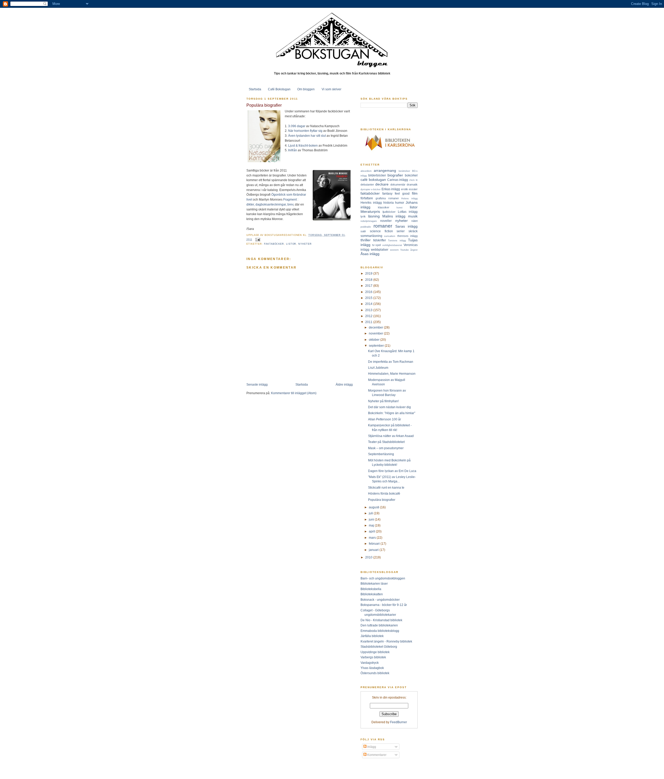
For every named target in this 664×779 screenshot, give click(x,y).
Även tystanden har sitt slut (307, 135)
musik (413, 216)
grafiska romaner (387, 198)
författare (367, 198)
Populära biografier (264, 105)
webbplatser (379, 249)
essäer (413, 189)
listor (291, 244)
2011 (369, 322)
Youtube (404, 250)
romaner (383, 226)
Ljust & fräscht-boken (303, 145)
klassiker (383, 207)
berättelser (404, 171)
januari (374, 549)
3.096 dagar (296, 126)
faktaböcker (274, 244)
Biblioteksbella (371, 589)
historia (388, 202)
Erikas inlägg (391, 189)
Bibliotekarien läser (374, 583)
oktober (374, 339)
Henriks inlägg (371, 202)
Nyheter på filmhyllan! (383, 401)
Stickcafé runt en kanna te (386, 487)
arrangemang (385, 170)
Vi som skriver (331, 89)
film (415, 193)
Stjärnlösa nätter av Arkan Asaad (391, 436)
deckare (382, 184)
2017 (369, 285)
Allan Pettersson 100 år (384, 419)
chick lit (413, 180)
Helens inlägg (409, 198)
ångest (414, 250)
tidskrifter (379, 240)
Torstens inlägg (397, 240)
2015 (369, 297)
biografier (395, 175)
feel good (402, 193)
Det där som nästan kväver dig (389, 407)
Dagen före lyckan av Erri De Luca (392, 471)
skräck (413, 231)
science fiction (381, 231)
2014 (369, 303)
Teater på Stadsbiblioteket (386, 441)
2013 (369, 310)
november (376, 333)
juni (372, 519)
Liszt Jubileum (378, 367)
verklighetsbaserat (392, 245)
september (377, 345)
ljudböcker (389, 211)
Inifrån (292, 150)
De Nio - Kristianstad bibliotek (381, 620)
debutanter (367, 184)
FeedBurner (398, 722)
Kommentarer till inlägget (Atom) (293, 393)
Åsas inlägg (370, 254)
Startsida (255, 89)
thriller (366, 240)
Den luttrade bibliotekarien (379, 625)
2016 (369, 291)
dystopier (365, 189)
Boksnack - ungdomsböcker (380, 599)
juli (371, 513)
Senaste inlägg (257, 384)
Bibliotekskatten (372, 594)
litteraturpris (370, 211)
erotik (404, 189)
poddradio (366, 227)
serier (401, 231)
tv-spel (376, 245)
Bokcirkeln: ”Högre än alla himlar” (391, 413)
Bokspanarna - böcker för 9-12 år (384, 604)
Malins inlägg (393, 216)
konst (400, 207)
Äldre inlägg (344, 384)
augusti (374, 507)
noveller (386, 220)
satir (363, 231)
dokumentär (397, 184)
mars (373, 537)
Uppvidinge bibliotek (375, 652)
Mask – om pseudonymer (386, 448)
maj (372, 525)
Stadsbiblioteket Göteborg (379, 646)
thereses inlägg (407, 235)
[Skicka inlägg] (257, 239)
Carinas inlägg (397, 179)
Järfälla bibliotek (372, 636)
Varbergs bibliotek (373, 657)
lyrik (363, 216)
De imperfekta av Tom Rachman (390, 361)
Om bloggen (306, 89)
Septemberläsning (381, 454)
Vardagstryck (370, 662)
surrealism (389, 236)
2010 (369, 557)
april (372, 531)
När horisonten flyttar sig (305, 130)
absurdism (366, 171)
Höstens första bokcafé (384, 493)
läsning (374, 216)
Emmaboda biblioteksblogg (380, 630)
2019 (369, 273)
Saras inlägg (406, 226)
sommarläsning (371, 235)
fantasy (387, 193)
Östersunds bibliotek (375, 673)
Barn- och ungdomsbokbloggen (383, 578)
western (394, 250)
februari (375, 543)
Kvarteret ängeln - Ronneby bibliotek (386, 641)
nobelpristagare (369, 221)
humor (399, 202)
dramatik (412, 184)
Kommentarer (376, 754)
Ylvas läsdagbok (372, 667)
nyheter (305, 244)
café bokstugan (373, 179)
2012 (369, 316)
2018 (369, 279)
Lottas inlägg (408, 211)
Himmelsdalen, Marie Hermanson (392, 373)
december (376, 327)
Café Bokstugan (279, 89)
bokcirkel (411, 175)
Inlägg (371, 746)
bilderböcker (377, 175)
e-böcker (376, 189)
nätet (414, 220)
